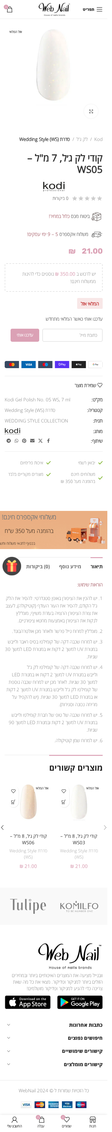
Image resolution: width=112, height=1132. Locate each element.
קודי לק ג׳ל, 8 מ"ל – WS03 (78, 839)
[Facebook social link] (48, 441)
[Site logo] (54, 9)
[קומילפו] (79, 906)
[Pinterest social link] (24, 441)
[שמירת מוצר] (63, 791)
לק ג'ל (82, 139)
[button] (105, 827)
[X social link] (40, 441)
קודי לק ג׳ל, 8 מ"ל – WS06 (28, 839)
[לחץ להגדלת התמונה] (91, 111)
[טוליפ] (28, 906)
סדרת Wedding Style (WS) (44, 139)
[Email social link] (32, 441)
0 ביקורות (60, 198)
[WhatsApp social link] (16, 441)
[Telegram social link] (9, 441)
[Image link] (68, 955)
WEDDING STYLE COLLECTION (36, 420)
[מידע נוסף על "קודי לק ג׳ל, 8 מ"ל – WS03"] (63, 801)
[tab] (97, 566)
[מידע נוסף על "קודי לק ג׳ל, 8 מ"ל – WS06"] (13, 801)
